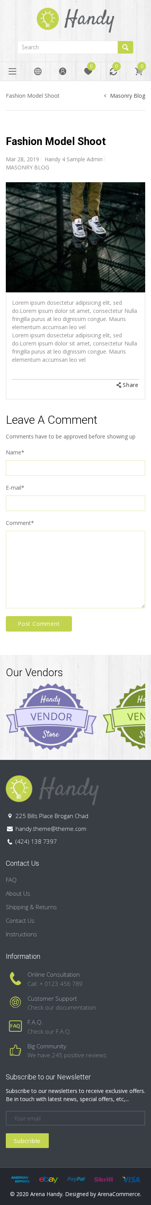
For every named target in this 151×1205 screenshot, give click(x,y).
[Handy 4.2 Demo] (75, 19)
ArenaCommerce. (119, 1194)
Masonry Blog (127, 95)
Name (15, 452)
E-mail (15, 487)
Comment (20, 523)
